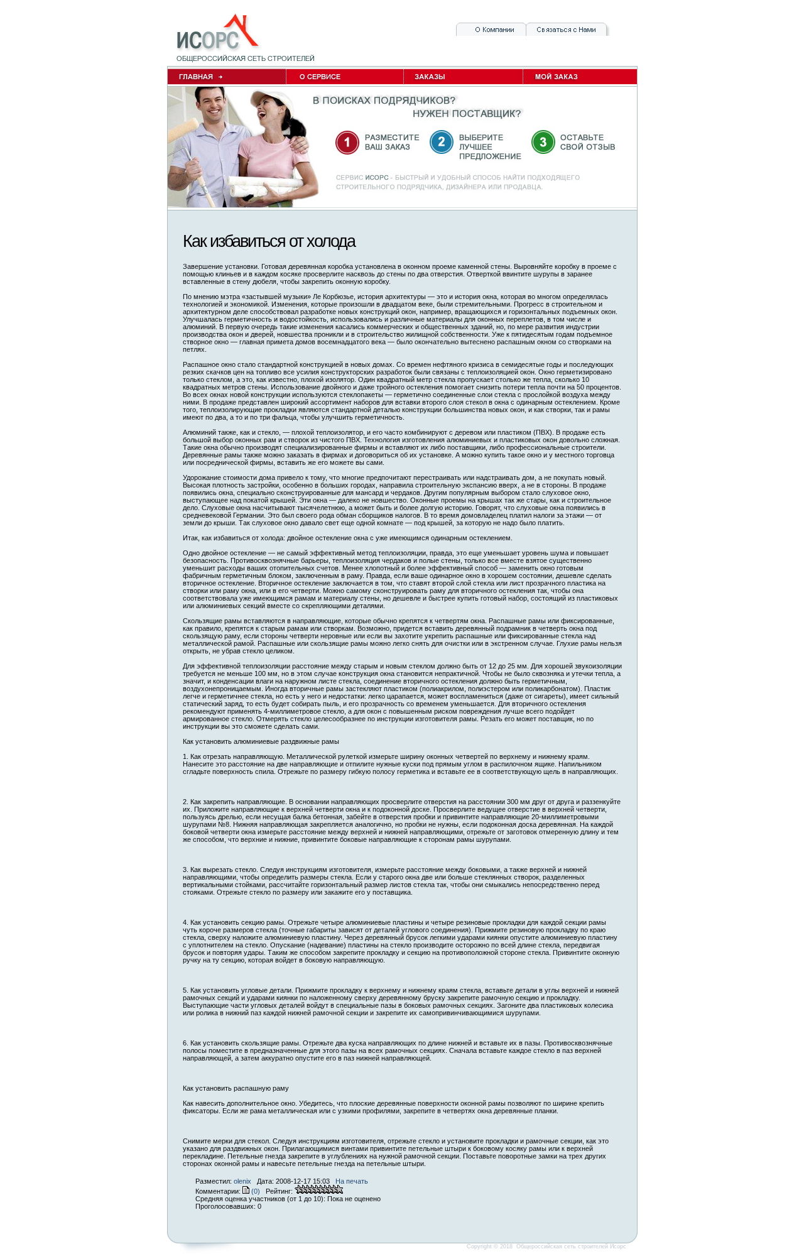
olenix (242, 1181)
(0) (254, 1191)
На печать (351, 1181)
